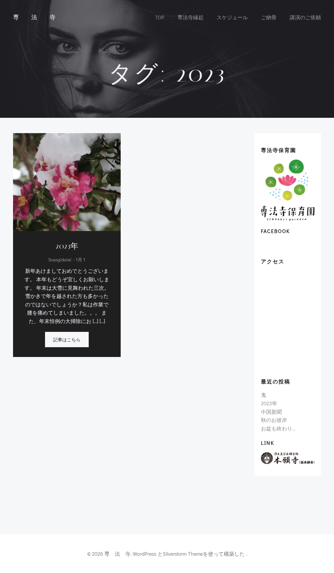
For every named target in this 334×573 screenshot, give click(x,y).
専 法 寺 (36, 17)
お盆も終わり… (278, 428)
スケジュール (232, 17)
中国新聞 (271, 411)
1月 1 (80, 260)
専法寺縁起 (190, 17)
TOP (159, 17)
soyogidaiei (59, 260)
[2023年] (67, 181)
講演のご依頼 (305, 17)
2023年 (269, 403)
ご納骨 (269, 17)
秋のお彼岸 (274, 419)
